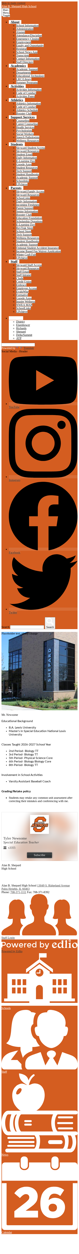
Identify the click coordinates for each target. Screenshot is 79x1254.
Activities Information (29, 89)
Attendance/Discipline (29, 35)
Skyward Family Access (30, 191)
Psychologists (24, 130)
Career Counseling (27, 124)
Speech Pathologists (27, 137)
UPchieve (22, 184)
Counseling (22, 120)
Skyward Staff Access (29, 265)
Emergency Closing (27, 38)
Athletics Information (28, 103)
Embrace (21, 285)
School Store (23, 231)
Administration (24, 28)
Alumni (20, 32)
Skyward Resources (27, 151)
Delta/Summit (24, 335)
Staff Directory (24, 62)
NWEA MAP (24, 304)
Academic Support (27, 69)
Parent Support (24, 208)
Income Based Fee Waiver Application (38, 251)
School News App (26, 52)
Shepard (21, 331)
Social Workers (25, 134)
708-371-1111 (18, 892)
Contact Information (28, 58)
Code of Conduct (26, 93)
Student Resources (27, 167)
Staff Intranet (23, 275)
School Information (27, 25)
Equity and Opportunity (30, 45)
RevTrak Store (24, 228)
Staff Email (22, 271)
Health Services (25, 127)
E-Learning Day (25, 161)
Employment (23, 42)
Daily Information (26, 157)
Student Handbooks (27, 174)
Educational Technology (30, 75)
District (20, 321)
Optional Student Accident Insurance (37, 247)
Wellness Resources (27, 140)
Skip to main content (13, 3)
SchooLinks (23, 198)
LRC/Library (23, 79)
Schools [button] (16, 318)
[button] (15, 22)
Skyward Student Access (30, 147)
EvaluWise (22, 291)
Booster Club (24, 113)
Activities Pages (25, 96)
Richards (21, 328)
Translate (29, 348)
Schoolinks (22, 181)
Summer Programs (27, 82)
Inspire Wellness (25, 301)
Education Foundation (29, 218)
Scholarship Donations (29, 221)
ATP (18, 338)
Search (5, 627)
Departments (23, 72)
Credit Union (23, 281)
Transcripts (22, 55)
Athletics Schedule (27, 110)
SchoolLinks (23, 308)
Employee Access (26, 288)
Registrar (21, 48)
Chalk (19, 278)
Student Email (24, 154)
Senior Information (27, 211)
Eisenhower (23, 325)
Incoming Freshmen (27, 204)
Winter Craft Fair (26, 254)
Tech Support (24, 171)
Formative (22, 294)
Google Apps (24, 164)
